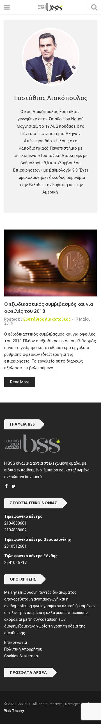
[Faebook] (6, 486)
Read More (19, 382)
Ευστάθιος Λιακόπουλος (47, 319)
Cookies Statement (22, 656)
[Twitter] (14, 486)
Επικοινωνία (15, 642)
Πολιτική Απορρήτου (23, 649)
